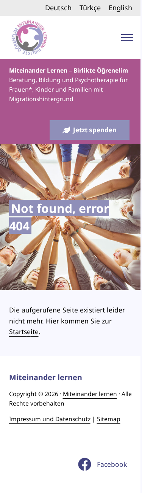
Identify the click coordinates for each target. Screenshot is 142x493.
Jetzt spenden (95, 129)
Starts (18, 331)
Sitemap (108, 419)
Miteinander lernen (90, 394)
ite (35, 331)
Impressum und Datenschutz (50, 419)
